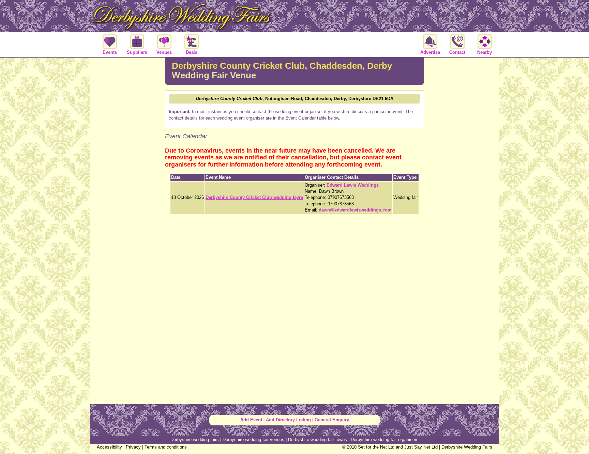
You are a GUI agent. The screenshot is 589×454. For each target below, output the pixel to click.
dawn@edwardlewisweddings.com (355, 210)
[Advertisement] (127, 168)
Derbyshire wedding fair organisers (385, 439)
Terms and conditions (166, 447)
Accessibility (109, 447)
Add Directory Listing (288, 419)
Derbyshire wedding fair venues (253, 439)
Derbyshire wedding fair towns (317, 439)
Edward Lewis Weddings (353, 185)
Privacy (133, 447)
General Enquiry (332, 419)
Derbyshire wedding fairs (194, 439)
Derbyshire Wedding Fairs (466, 447)
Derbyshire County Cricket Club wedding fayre (254, 197)
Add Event (251, 419)
